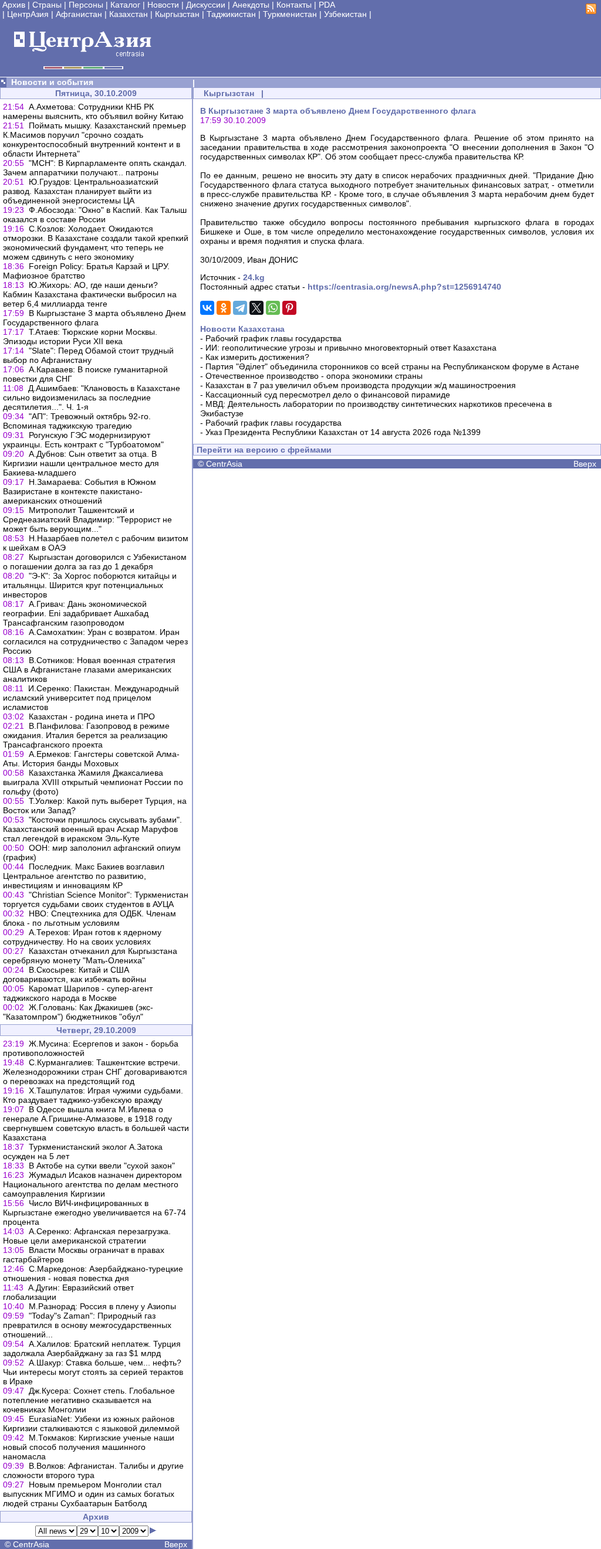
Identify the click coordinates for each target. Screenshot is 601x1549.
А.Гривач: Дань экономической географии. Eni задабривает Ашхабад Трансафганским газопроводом (75, 613)
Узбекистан (345, 14)
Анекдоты (250, 4)
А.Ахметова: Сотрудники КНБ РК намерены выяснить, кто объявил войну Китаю (93, 111)
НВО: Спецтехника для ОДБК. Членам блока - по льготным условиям (89, 918)
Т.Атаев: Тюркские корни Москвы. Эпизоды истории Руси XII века (80, 336)
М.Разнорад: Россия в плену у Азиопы (102, 1306)
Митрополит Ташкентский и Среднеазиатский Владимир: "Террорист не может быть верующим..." (87, 519)
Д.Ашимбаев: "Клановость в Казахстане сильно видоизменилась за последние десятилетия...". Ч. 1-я (91, 397)
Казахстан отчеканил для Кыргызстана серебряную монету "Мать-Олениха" (90, 955)
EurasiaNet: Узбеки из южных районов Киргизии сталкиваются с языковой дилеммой (91, 1423)
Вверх (175, 1544)
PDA (327, 4)
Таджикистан (231, 14)
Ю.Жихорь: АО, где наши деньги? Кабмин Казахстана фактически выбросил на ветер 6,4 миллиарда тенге (90, 294)
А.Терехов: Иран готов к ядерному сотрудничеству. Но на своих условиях (82, 937)
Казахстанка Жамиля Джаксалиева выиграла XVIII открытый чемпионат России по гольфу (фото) (93, 782)
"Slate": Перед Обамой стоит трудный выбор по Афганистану (88, 355)
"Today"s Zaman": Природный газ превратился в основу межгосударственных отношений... (87, 1325)
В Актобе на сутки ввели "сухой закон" (102, 1165)
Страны (47, 4)
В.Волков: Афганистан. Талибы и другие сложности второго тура (93, 1470)
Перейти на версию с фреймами (264, 449)
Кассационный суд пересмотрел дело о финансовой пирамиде (327, 394)
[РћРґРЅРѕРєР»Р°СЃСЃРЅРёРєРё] (224, 308)
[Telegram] (240, 308)
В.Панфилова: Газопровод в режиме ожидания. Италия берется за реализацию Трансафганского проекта (86, 735)
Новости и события (52, 82)
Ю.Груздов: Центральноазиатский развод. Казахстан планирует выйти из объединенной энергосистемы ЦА (80, 191)
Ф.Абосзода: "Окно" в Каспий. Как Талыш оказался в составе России (95, 214)
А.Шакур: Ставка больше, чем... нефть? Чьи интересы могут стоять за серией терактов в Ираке (93, 1372)
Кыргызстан (177, 14)
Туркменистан (290, 14)
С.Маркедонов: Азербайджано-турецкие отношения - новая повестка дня (93, 1273)
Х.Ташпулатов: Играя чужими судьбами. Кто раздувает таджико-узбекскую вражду (93, 1095)
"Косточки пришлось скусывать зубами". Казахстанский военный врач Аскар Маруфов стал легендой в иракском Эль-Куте (92, 829)
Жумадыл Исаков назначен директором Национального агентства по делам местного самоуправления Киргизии (92, 1184)
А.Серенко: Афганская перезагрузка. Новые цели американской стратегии (87, 1236)
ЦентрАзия (28, 14)
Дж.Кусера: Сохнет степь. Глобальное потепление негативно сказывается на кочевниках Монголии (89, 1400)
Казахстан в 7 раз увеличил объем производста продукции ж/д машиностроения (360, 385)
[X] (256, 308)
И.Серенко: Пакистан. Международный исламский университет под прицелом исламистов (91, 698)
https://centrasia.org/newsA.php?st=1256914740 (404, 286)
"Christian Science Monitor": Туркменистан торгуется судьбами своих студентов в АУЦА (95, 899)
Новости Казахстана (242, 329)
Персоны (86, 4)
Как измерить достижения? (257, 357)
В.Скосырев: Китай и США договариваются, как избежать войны (74, 974)
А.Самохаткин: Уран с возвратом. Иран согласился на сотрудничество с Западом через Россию (95, 641)
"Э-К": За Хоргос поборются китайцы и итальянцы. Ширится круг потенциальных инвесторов (90, 585)
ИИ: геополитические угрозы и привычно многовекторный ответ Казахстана (351, 347)
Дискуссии (205, 4)
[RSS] (591, 11)
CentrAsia (31, 1544)
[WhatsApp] (273, 308)
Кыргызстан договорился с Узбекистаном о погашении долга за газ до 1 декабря (95, 561)
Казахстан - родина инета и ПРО (92, 716)
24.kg (254, 277)
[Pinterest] (289, 308)
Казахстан (128, 14)
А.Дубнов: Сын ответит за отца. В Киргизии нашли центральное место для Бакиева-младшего (81, 463)
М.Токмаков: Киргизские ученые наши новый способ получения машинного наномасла (88, 1447)
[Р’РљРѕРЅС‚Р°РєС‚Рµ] (207, 308)
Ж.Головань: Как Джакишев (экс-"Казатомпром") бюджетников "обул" (78, 1012)
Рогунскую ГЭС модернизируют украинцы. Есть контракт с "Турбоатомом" (83, 439)
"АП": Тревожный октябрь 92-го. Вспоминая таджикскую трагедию (77, 421)
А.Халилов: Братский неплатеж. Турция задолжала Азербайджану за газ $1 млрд (92, 1348)
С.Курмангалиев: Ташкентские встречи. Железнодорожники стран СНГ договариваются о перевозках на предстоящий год (95, 1072)
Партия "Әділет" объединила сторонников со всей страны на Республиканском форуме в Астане (392, 366)
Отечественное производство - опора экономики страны (314, 376)
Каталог (125, 4)
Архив (13, 4)
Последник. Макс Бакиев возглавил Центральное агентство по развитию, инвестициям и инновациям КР (83, 876)
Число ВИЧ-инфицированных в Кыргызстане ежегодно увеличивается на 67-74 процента (94, 1212)
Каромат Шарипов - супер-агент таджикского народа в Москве (78, 993)
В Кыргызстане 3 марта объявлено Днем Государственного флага (94, 317)
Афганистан (79, 14)
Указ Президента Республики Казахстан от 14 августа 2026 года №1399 (343, 432)
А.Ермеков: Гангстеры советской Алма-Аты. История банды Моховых (91, 758)
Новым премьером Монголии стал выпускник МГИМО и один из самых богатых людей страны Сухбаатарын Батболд (88, 1494)
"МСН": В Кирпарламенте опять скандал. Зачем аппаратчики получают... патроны (95, 167)
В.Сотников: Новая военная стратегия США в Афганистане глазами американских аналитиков (89, 669)
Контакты (294, 4)
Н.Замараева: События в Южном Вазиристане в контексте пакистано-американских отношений (79, 491)
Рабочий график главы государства (273, 338)
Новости (163, 4)
